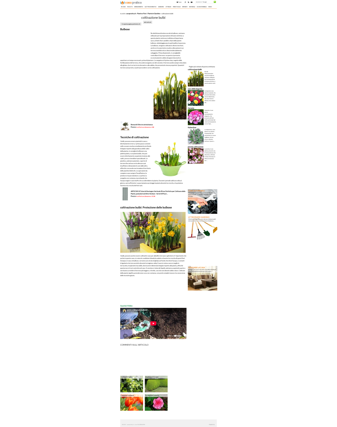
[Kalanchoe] (196, 136)
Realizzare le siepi (151, 377)
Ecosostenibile (202, 6)
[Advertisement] (140, 11)
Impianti (184, 6)
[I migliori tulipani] (131, 402)
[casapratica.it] (131, 2)
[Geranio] (196, 117)
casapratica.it (131, 13)
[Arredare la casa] (202, 278)
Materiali (192, 6)
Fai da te (130, 6)
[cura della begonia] (196, 98)
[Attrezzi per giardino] (202, 228)
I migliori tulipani (127, 395)
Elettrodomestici (150, 6)
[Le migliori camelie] (156, 402)
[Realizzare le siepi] (156, 384)
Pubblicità (212, 424)
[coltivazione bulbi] (196, 78)
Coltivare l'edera (127, 377)
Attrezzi (168, 6)
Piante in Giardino (154, 13)
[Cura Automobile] (202, 201)
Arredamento (138, 6)
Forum (179, 2)
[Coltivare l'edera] (131, 384)
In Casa (123, 6)
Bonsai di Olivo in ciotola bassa (142, 125)
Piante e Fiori (141, 13)
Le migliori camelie (152, 395)
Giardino (161, 6)
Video (210, 6)
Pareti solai (177, 6)
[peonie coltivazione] (196, 156)
